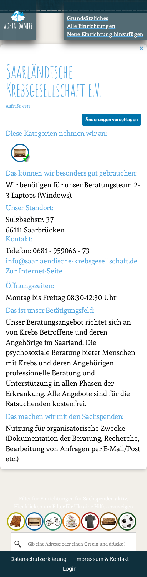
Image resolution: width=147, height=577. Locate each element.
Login (70, 568)
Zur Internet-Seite (34, 271)
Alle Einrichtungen (91, 26)
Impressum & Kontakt (102, 559)
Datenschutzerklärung (38, 559)
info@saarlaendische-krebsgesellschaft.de (71, 261)
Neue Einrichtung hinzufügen (105, 34)
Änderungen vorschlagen (111, 119)
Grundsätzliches (87, 18)
